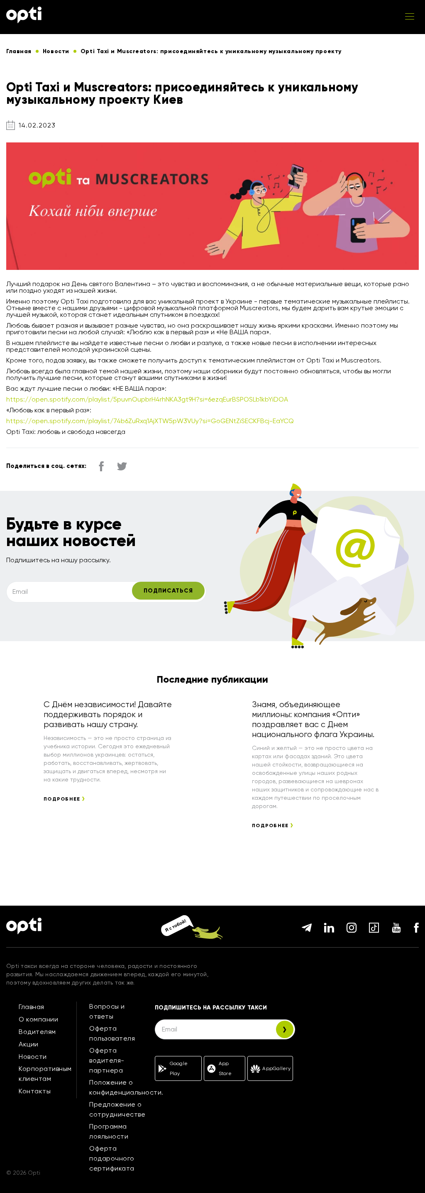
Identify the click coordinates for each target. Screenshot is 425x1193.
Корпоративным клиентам (45, 1074)
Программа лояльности (108, 1131)
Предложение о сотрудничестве (117, 1109)
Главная (31, 1007)
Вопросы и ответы (107, 1011)
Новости (33, 1057)
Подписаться (168, 590)
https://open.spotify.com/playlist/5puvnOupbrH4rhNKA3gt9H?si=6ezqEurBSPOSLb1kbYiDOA (147, 399)
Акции (29, 1044)
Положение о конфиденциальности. (126, 1087)
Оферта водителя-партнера (107, 1060)
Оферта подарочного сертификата (111, 1158)
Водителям (37, 1032)
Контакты (35, 1091)
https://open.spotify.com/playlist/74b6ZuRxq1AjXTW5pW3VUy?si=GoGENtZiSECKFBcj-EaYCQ (150, 421)
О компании (38, 1019)
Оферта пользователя (112, 1033)
